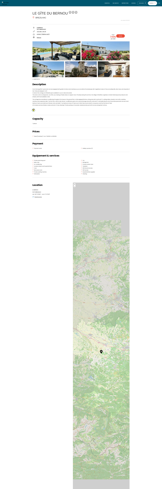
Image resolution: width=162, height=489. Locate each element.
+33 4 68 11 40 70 (41, 31)
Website (39, 37)
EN (159, 3)
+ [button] (74, 184)
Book (120, 36)
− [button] (74, 186)
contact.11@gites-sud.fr (43, 34)
